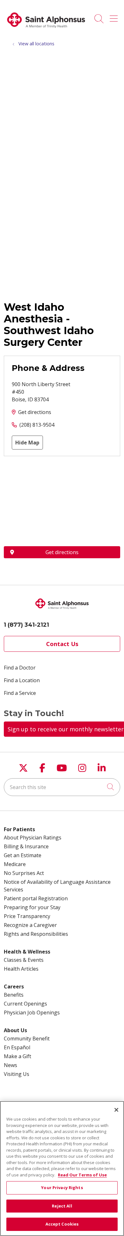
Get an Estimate (22, 855)
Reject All (62, 1206)
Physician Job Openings (32, 1012)
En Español (17, 1047)
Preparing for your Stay (32, 907)
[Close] (116, 1110)
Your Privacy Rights (62, 1187)
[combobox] (62, 787)
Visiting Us (16, 1074)
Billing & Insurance (26, 846)
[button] (115, 16)
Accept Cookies (62, 1224)
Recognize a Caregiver (30, 925)
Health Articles (21, 968)
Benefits (14, 994)
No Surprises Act (24, 873)
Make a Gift (17, 1056)
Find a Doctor (20, 667)
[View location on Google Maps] (62, 501)
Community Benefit (27, 1038)
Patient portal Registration (36, 898)
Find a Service (20, 692)
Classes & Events (24, 959)
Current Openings (25, 1003)
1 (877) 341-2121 (26, 624)
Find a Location (22, 680)
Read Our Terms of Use (82, 1175)
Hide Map (27, 442)
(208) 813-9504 (36, 424)
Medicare (15, 864)
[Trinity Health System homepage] (46, 30)
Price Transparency (27, 916)
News (10, 1065)
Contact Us (62, 644)
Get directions (34, 412)
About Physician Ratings (32, 837)
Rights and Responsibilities (36, 933)
